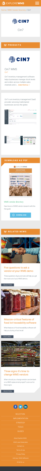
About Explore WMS (20, 438)
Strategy (20, 423)
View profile (23, 85)
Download (21, 215)
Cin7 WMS (11, 69)
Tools (20, 427)
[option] (20, 117)
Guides (20, 431)
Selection (7, 285)
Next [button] (38, 142)
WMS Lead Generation (20, 442)
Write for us (20, 462)
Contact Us (20, 446)
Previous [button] (3, 142)
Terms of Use (20, 450)
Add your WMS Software (20, 458)
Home (3, 10)
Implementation (20, 418)
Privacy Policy (20, 454)
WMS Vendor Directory (17, 10)
